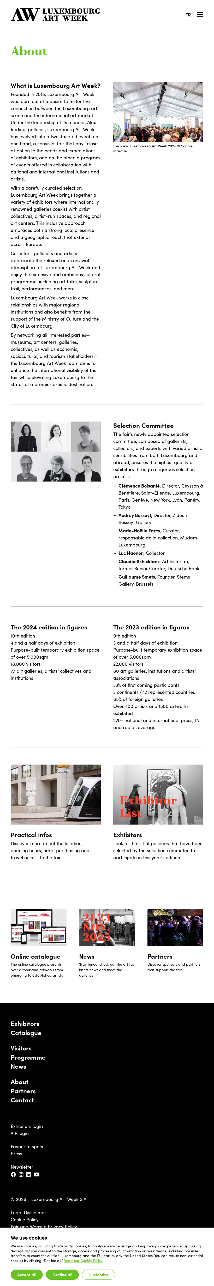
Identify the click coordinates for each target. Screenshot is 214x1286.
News (18, 1065)
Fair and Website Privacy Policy (44, 1226)
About (19, 1081)
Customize (98, 1274)
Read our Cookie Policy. (83, 1260)
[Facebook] (14, 1174)
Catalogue (26, 1032)
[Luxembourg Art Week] (55, 14)
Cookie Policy (25, 1219)
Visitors (21, 1047)
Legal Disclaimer (28, 1212)
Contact (22, 1099)
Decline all (62, 1274)
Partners (23, 1090)
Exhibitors (25, 1023)
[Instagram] (21, 1174)
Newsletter (22, 1167)
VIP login (20, 1133)
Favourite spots (27, 1146)
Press (16, 1153)
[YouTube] (37, 1174)
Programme (28, 1056)
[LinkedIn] (29, 1174)
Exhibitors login (27, 1126)
